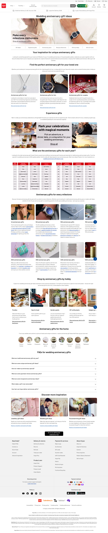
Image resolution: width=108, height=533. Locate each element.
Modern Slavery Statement (83, 455)
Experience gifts (32, 47)
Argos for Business (81, 446)
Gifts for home (89, 47)
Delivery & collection (39, 443)
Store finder (15, 449)
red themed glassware (71, 271)
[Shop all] (54, 135)
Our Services (58, 446)
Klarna (56, 461)
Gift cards (57, 449)
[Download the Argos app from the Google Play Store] (81, 493)
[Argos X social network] (32, 493)
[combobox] (55, 5)
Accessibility (30, 505)
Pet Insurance (58, 467)
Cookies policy (54, 505)
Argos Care (36, 463)
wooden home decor (46, 235)
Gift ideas (18, 47)
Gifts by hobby (75, 47)
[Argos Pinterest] (36, 493)
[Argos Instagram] (40, 493)
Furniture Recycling (60, 470)
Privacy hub (38, 505)
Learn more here (32, 483)
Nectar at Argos (59, 464)
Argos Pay (57, 458)
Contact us (15, 446)
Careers (79, 449)
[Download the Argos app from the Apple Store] (71, 493)
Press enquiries (81, 452)
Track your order (38, 452)
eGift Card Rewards (60, 455)
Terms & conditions (77, 505)
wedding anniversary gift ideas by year (53, 158)
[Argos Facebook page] (27, 493)
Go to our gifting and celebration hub (54, 433)
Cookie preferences (65, 505)
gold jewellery (29, 226)
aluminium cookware (65, 235)
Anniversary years (46, 47)
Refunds (36, 449)
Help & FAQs (15, 443)
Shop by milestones (61, 47)
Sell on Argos (80, 458)
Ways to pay (58, 443)
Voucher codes (59, 452)
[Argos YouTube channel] (23, 493)
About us (79, 443)
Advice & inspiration (17, 455)
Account (14, 452)
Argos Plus (36, 455)
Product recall (37, 469)
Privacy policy (45, 505)
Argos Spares (37, 472)
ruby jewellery (95, 230)
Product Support (38, 466)
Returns (36, 446)
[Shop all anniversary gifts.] (54, 31)
